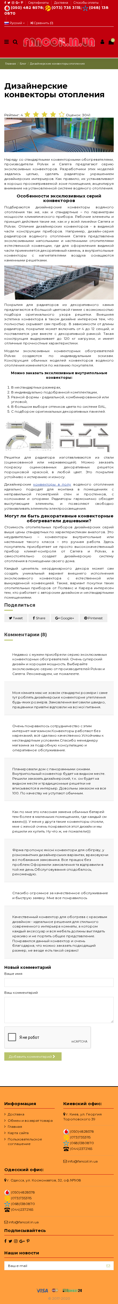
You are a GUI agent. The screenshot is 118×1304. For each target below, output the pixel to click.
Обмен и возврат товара (30, 1120)
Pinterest (95, 618)
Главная (15, 1126)
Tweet (17, 618)
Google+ (67, 618)
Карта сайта (18, 1133)
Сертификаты (39, 3)
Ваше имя (13, 973)
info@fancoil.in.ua (83, 1161)
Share (40, 618)
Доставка (61, 3)
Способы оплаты (86, 3)
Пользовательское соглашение (25, 1141)
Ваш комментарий (21, 992)
